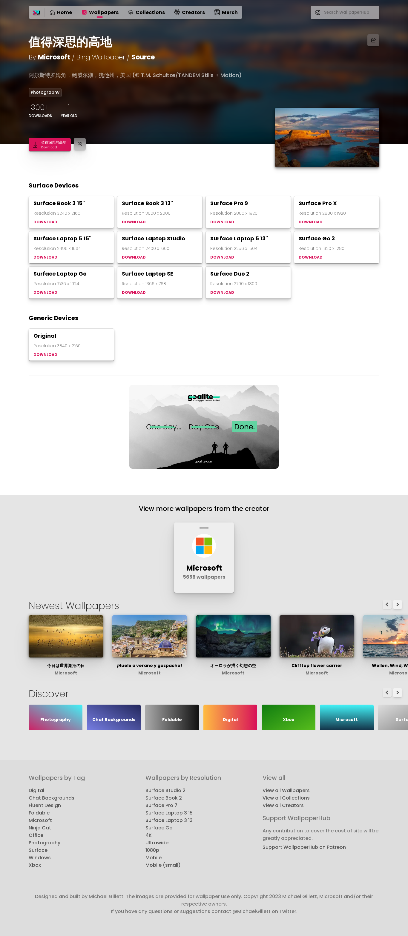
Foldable (39, 812)
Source (143, 57)
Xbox (35, 865)
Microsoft (54, 57)
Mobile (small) (163, 865)
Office (36, 835)
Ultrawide (156, 842)
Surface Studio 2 (165, 790)
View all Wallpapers (286, 790)
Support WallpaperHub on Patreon (304, 847)
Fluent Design (45, 805)
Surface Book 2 (163, 797)
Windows (40, 857)
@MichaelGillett (251, 911)
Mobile (153, 857)
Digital (36, 790)
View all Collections (286, 797)
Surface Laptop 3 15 (169, 812)
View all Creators (283, 805)
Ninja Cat (40, 827)
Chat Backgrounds (51, 797)
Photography (45, 92)
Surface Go (159, 827)
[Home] (36, 13)
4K (148, 835)
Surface (38, 850)
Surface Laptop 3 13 (169, 820)
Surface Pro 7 (161, 805)
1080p (152, 850)
